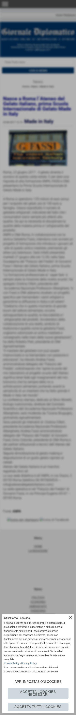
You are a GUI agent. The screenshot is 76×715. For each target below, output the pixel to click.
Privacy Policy (29, 663)
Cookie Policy (11, 663)
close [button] (70, 617)
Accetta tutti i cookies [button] (38, 707)
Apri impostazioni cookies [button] (38, 681)
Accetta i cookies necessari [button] (38, 693)
